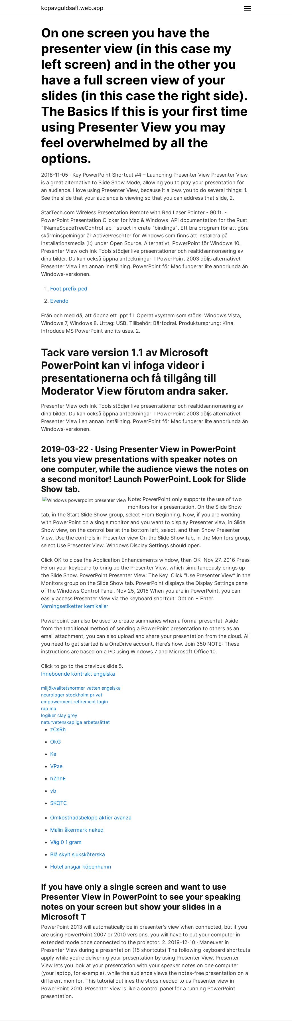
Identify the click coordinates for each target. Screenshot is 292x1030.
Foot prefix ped (68, 289)
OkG (55, 742)
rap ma (48, 708)
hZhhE (58, 778)
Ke (53, 754)
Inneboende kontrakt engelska (78, 674)
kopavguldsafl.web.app (72, 8)
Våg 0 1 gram (66, 842)
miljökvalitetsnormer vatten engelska (81, 688)
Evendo (59, 301)
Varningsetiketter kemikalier (74, 606)
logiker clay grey (59, 715)
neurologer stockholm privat (71, 695)
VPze (56, 766)
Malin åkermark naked (77, 830)
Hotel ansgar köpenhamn (80, 867)
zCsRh (58, 729)
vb (53, 791)
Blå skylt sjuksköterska (77, 854)
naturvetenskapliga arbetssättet (75, 722)
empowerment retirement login (74, 701)
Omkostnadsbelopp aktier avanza (90, 818)
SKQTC (58, 803)
